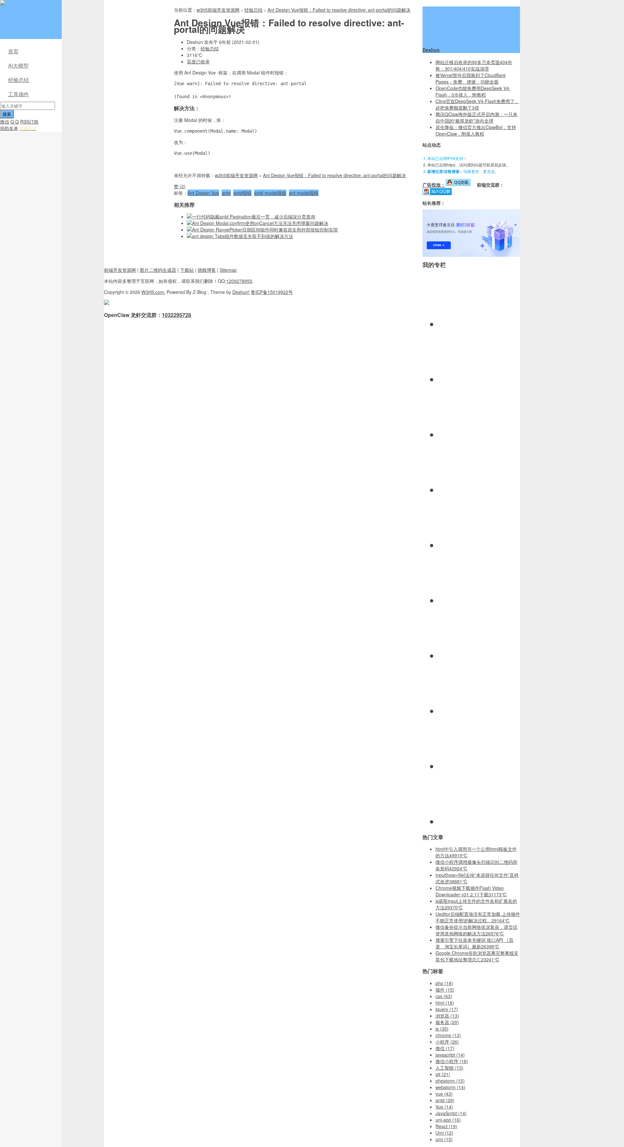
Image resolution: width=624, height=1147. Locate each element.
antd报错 (242, 193)
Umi (444, 1132)
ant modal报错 (303, 193)
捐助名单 (9, 128)
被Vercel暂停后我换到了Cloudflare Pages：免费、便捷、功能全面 (471, 78)
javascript (450, 1054)
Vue (444, 1106)
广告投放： (433, 184)
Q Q (14, 121)
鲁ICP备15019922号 (272, 292)
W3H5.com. (153, 292)
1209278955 (239, 281)
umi (444, 1139)
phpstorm (450, 1080)
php (444, 983)
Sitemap (228, 270)
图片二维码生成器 (158, 270)
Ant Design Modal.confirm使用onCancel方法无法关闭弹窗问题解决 (260, 223)
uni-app (448, 1119)
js (442, 1028)
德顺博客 (207, 270)
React (446, 1126)
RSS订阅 (29, 121)
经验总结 (18, 80)
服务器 (447, 1022)
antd (226, 193)
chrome (448, 1035)
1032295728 (176, 315)
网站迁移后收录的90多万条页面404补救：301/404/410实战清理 (474, 65)
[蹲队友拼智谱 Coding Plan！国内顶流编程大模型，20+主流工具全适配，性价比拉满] (471, 255)
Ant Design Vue (203, 193)
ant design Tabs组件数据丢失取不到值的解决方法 (242, 236)
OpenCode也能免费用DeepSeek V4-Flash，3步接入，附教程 (473, 91)
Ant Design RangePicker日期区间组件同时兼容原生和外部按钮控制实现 (265, 229)
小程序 (447, 1041)
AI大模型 (18, 65)
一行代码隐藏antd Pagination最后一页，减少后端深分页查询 (253, 216)
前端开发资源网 (120, 270)
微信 (4, 121)
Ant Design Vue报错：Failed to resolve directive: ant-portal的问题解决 (338, 10)
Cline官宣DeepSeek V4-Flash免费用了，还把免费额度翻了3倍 (477, 104)
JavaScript (451, 1113)
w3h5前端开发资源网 (29, 6)
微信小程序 (452, 1061)
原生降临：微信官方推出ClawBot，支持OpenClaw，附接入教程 (476, 130)
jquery (447, 1009)
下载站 (187, 270)
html (445, 1002)
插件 (445, 989)
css (444, 996)
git (443, 1074)
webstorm (450, 1087)
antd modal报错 (270, 193)
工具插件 (18, 94)
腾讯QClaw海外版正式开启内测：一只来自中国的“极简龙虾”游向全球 (476, 117)
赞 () (180, 186)
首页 (13, 51)
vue (444, 1093)
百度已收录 (198, 61)
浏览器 (447, 1015)
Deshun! (241, 292)
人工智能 (449, 1067)
